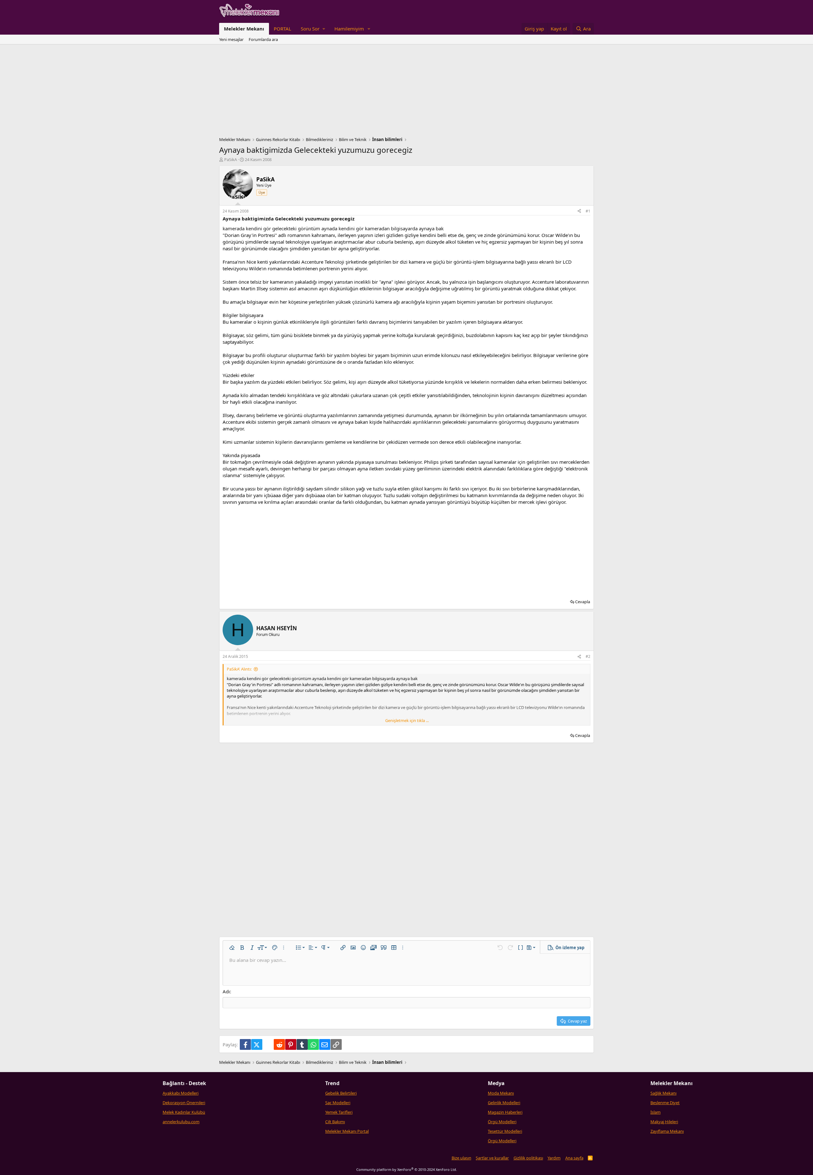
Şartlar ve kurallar (492, 1158)
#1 (588, 211)
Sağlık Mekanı (663, 1093)
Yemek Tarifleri (339, 1112)
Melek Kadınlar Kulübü (184, 1112)
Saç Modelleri (337, 1102)
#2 (588, 656)
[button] (313, 29)
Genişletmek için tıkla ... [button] (407, 720)
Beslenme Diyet (665, 1102)
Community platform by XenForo (406, 1169)
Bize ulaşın (461, 1158)
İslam (655, 1112)
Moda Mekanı (501, 1093)
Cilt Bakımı (335, 1121)
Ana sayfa (574, 1158)
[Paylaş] (579, 211)
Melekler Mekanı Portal (347, 1131)
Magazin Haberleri (505, 1112)
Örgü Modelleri (502, 1121)
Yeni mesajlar (231, 39)
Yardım (554, 1158)
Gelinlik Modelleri (504, 1102)
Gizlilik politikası (528, 1158)
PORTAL (282, 28)
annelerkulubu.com (181, 1121)
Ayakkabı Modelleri (180, 1093)
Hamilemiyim (349, 28)
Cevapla (582, 601)
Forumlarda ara (263, 39)
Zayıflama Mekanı (667, 1131)
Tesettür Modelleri (505, 1131)
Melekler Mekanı (244, 28)
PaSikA (230, 159)
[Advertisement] (406, 92)
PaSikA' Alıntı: (239, 669)
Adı (226, 991)
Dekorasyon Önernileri (184, 1102)
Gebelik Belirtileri (341, 1093)
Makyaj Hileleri (664, 1121)
